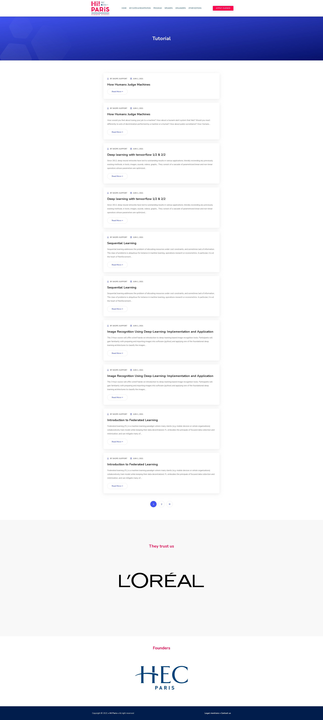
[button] (223, 8)
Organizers (180, 8)
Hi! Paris (113, 713)
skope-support (120, 79)
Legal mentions (212, 713)
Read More (117, 91)
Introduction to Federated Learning (132, 420)
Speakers (169, 8)
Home (124, 8)
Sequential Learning (121, 243)
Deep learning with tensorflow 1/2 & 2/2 (136, 155)
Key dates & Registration (140, 8)
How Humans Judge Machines (128, 85)
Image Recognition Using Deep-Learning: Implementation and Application (160, 332)
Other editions (195, 8)
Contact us (226, 713)
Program (157, 8)
